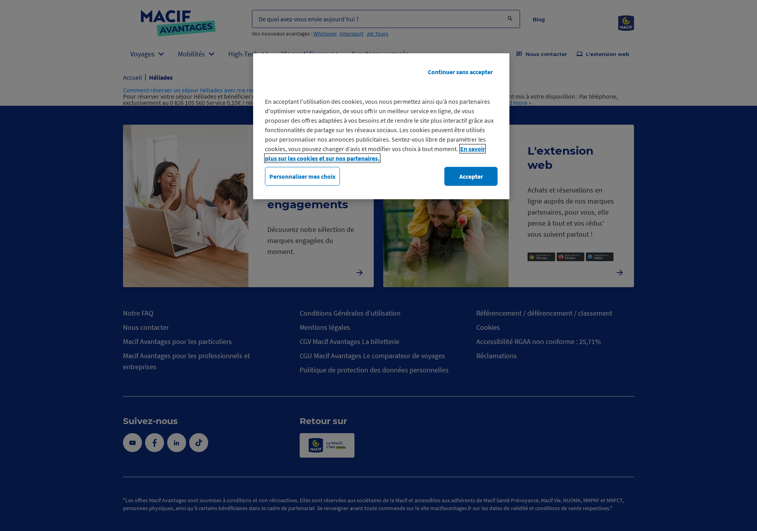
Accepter (471, 176)
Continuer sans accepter (460, 72)
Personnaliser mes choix (302, 176)
